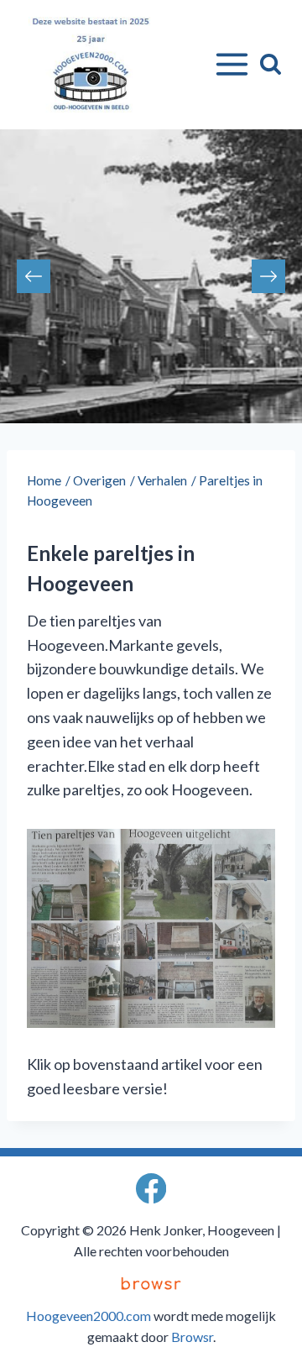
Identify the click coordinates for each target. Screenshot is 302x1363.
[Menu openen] (228, 64)
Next (268, 276)
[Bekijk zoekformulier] (270, 64)
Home (44, 480)
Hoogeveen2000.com (88, 1316)
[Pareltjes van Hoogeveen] (151, 928)
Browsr (192, 1337)
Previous (33, 276)
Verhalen (162, 480)
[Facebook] (151, 1188)
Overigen (99, 480)
